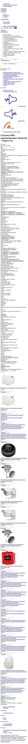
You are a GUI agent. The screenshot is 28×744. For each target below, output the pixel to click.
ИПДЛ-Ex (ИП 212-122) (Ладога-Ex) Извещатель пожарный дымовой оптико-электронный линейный (13, 437)
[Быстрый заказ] (6, 392)
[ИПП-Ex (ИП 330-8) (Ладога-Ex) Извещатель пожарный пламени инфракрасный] (8, 500)
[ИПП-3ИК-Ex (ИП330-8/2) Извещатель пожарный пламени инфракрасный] (8, 478)
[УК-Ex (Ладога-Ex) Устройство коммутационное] (13, 620)
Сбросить (3, 363)
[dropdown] (1, 1)
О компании (6, 3)
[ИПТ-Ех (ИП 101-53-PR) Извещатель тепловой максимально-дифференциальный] (14, 574)
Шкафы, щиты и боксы (9, 82)
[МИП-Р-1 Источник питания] (8, 697)
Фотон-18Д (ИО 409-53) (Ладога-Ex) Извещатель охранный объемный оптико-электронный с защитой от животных (14, 672)
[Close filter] (5, 144)
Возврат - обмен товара (9, 706)
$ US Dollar (6, 15)
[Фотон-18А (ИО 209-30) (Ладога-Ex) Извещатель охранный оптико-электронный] (14, 638)
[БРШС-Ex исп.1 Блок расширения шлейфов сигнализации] (8, 407)
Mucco (5, 719)
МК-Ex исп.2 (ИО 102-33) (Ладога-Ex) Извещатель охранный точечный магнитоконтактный (13, 595)
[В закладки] (8, 392)
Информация (4, 704)
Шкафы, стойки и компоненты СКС (12, 81)
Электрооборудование (8, 84)
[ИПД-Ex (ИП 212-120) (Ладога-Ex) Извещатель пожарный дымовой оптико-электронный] (14, 425)
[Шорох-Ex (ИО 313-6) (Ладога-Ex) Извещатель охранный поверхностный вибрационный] (14, 689)
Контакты (5, 708)
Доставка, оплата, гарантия (10, 91)
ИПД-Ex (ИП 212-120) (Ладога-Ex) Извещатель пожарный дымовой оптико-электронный (12, 428)
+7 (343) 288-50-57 (5, 60)
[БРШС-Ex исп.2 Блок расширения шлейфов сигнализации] (14, 416)
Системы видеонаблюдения (10, 75)
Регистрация (6, 23)
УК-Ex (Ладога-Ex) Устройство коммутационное (12, 621)
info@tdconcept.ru (7, 6)
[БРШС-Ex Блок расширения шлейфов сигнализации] (8, 386)
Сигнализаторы (22, 106)
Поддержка (3, 710)
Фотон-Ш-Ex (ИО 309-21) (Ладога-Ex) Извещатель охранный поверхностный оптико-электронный (13, 682)
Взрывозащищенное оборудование (11, 72)
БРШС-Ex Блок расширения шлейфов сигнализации (13, 388)
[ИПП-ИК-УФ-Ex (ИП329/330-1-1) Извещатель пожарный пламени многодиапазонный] (8, 543)
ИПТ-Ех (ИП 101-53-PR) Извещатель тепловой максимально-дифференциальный (12, 576)
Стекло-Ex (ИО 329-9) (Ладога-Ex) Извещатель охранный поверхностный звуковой (12, 604)
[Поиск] (16, 59)
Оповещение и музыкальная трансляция (13, 73)
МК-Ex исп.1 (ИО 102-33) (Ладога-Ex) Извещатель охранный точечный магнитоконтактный (13, 585)
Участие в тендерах (8, 90)
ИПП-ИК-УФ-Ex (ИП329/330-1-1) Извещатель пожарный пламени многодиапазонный (12, 545)
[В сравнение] (9, 392)
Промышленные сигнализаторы (11, 76)
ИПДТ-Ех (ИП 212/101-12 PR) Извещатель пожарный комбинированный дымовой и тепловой (14, 459)
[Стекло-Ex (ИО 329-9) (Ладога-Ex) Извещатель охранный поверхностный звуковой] (14, 602)
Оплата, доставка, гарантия (10, 5)
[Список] (2, 372)
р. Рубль (5, 17)
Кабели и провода (7, 77)
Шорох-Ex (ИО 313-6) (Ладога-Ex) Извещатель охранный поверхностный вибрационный (12, 691)
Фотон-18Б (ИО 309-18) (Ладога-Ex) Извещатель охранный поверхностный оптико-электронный (12, 649)
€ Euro (5, 14)
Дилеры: (3, 715)
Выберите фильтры (11, 363)
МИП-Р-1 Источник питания (8, 699)
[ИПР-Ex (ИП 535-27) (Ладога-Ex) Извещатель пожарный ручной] (8, 564)
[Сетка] (1, 372)
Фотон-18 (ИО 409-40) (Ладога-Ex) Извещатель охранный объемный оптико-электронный (12, 630)
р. (3, 11)
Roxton (12, 128)
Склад (4, 85)
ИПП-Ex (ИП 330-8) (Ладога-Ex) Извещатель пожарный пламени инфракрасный (12, 502)
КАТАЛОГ (3, 30)
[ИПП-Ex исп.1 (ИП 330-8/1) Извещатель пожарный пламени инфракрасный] (8, 521)
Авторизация (6, 22)
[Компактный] (4, 372)
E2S (4, 717)
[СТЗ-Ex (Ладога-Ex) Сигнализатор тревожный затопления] (14, 612)
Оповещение (21, 120)
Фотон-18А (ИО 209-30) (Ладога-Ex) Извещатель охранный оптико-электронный (13, 640)
